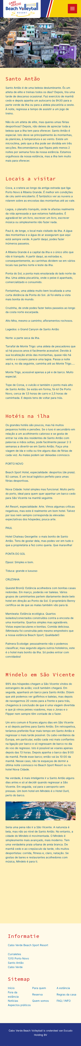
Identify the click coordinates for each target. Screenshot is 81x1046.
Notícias (13, 1000)
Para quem (39, 988)
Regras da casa (66, 994)
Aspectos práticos (19, 1005)
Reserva (37, 994)
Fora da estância (13, 994)
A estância (63, 988)
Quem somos (40, 1000)
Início (11, 988)
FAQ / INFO (64, 1000)
